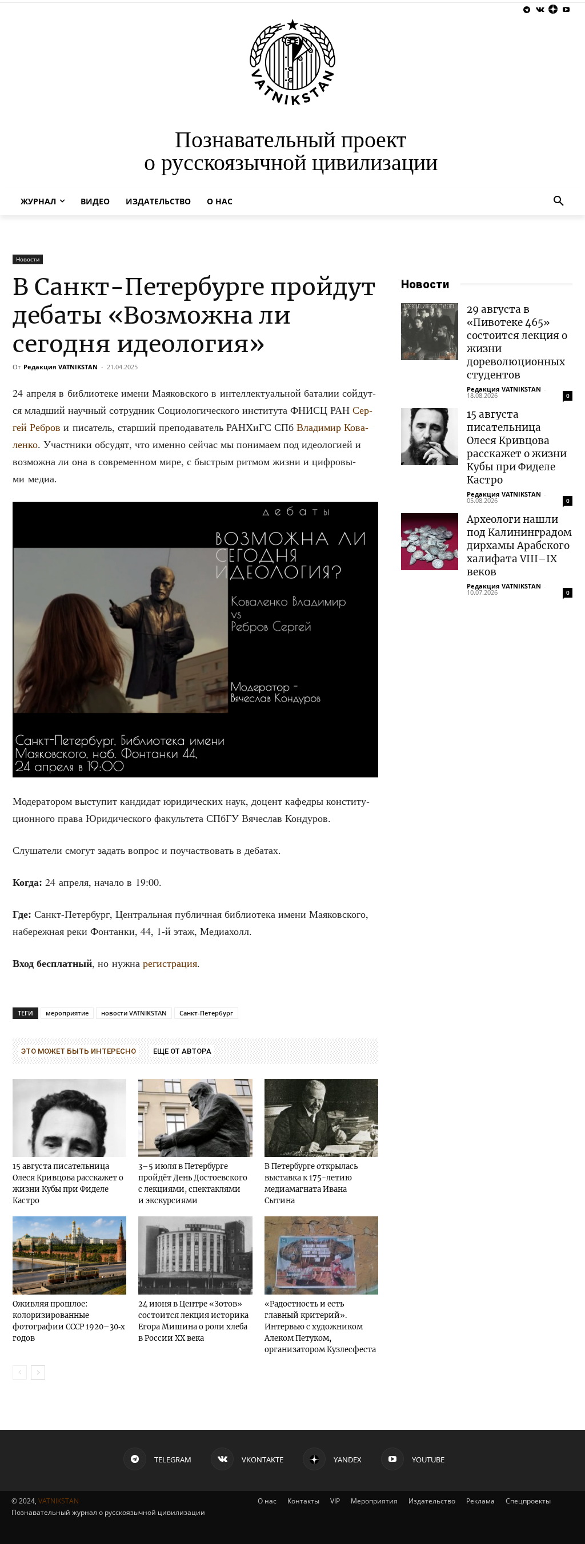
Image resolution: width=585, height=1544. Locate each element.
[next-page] (38, 1372)
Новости (27, 259)
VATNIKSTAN (58, 1501)
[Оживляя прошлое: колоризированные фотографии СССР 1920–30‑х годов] (69, 1255)
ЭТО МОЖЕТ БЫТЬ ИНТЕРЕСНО (78, 1051)
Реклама (480, 1501)
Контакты (303, 1501)
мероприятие (67, 1013)
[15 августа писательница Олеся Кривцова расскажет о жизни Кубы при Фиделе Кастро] (69, 1118)
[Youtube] (565, 10)
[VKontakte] (540, 10)
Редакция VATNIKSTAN (60, 366)
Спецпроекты (528, 1501)
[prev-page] (20, 1372)
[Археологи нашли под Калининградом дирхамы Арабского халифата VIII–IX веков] (429, 541)
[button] (558, 201)
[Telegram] (527, 10)
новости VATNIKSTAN (134, 1013)
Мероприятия (374, 1501)
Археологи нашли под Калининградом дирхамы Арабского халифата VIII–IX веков (519, 545)
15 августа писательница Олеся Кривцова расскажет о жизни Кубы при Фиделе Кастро (517, 447)
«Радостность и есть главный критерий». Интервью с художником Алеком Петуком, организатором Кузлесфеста (320, 1326)
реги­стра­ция (170, 963)
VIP (335, 1501)
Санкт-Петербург (206, 1013)
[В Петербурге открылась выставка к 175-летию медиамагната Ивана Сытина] (321, 1118)
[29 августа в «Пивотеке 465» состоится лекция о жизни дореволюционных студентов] (429, 331)
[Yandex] (552, 10)
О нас (267, 1501)
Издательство (431, 1501)
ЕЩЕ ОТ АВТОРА (182, 1051)
